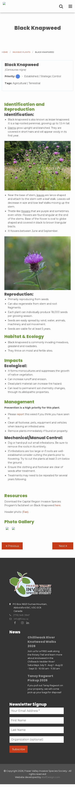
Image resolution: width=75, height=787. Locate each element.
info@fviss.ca (20, 619)
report (20, 414)
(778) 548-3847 (20, 615)
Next (62, 546)
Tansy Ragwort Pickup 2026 (40, 678)
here (58, 505)
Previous (13, 546)
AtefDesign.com (51, 777)
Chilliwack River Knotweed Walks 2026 (42, 641)
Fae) (25, 511)
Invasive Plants (21, 52)
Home (5, 52)
